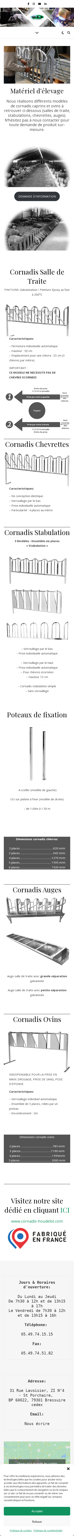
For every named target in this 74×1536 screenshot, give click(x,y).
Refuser (37, 1521)
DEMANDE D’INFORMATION (37, 196)
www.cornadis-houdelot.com (37, 1221)
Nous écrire (37, 1423)
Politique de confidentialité (48, 1530)
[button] (68, 1469)
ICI (65, 1209)
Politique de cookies (21, 1530)
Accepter (37, 1511)
